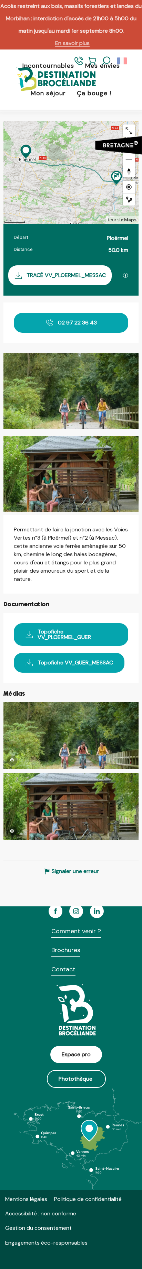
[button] (106, 61)
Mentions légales (26, 1199)
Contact (63, 969)
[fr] (122, 61)
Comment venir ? (76, 931)
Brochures (65, 950)
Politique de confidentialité (88, 1199)
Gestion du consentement (38, 1228)
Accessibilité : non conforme (40, 1213)
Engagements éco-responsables (46, 1242)
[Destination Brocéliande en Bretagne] (51, 79)
